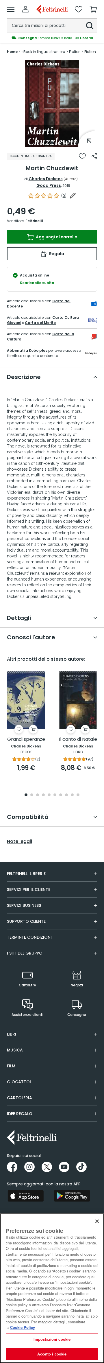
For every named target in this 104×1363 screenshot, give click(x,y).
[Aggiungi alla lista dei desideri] (82, 156)
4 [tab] (43, 795)
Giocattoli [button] (20, 1082)
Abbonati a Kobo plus (27, 350)
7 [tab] (61, 795)
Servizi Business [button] (24, 905)
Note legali (19, 841)
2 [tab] (32, 795)
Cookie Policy (22, 1327)
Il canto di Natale (78, 739)
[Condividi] (94, 156)
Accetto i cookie (51, 1354)
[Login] (25, 9)
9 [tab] (72, 795)
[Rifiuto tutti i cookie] (97, 1221)
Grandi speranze (26, 739)
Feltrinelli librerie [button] (26, 873)
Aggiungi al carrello (56, 237)
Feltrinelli (34, 220)
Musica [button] (15, 1050)
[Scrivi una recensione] (72, 195)
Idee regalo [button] (19, 1114)
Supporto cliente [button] (26, 921)
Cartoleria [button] (19, 1098)
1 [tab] (52, 142)
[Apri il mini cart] (93, 9)
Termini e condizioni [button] (29, 937)
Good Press (48, 185)
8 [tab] (66, 795)
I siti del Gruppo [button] (24, 953)
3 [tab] (37, 795)
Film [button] (11, 1066)
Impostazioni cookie (52, 1339)
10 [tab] (78, 795)
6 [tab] (55, 795)
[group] (52, 38)
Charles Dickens (46, 179)
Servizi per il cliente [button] (28, 889)
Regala (56, 254)
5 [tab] (49, 795)
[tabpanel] (52, 103)
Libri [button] (11, 1034)
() (63, 195)
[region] (52, 1288)
